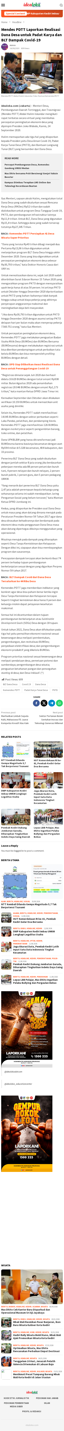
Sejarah (36, 1306)
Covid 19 (26, 684)
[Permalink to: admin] (4, 46)
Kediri (40, 913)
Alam (3, 901)
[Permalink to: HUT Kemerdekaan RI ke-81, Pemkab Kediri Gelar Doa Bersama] (48, 749)
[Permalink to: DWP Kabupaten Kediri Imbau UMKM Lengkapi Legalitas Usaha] (15, 780)
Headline (18, 901)
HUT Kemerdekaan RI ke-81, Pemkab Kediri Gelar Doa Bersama (47, 763)
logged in (19, 850)
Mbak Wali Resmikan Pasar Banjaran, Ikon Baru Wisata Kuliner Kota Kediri (37, 1324)
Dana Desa (40, 684)
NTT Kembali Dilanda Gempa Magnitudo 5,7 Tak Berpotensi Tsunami (15, 763)
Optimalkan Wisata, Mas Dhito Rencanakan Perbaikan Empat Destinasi (36, 1350)
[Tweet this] (44, 703)
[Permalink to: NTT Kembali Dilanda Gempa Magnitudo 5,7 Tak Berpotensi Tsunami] (15, 749)
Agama (16, 913)
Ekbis (23, 928)
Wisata (44, 1306)
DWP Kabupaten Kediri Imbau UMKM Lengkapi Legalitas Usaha (14, 793)
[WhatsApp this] (59, 703)
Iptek (32, 941)
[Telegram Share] (51, 703)
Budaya (12, 1306)
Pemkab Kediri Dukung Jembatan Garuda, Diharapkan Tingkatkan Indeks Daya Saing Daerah (15, 832)
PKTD (55, 690)
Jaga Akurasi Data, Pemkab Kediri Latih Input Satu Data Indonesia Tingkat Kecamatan (45, 797)
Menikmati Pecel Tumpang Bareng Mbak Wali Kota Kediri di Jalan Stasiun (36, 1376)
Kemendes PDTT (11, 690)
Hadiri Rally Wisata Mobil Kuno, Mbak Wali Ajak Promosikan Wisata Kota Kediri (37, 1337)
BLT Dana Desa (10, 684)
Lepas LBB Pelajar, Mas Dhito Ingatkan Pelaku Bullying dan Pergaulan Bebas (47, 832)
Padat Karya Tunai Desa (36, 690)
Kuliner (41, 1371)
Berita (10, 901)
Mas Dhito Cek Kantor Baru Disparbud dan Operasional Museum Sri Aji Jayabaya (25, 1311)
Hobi (32, 1332)
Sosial (27, 901)
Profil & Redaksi (31, 1411)
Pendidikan (42, 977)
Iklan (47, 1403)
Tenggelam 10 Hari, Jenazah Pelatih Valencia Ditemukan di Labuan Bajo (34, 1363)
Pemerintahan (51, 913)
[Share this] (36, 703)
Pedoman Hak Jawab (47, 1398)
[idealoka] (32, 4)
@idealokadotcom (13, 1071)
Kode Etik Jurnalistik (16, 1398)
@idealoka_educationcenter (18, 1083)
